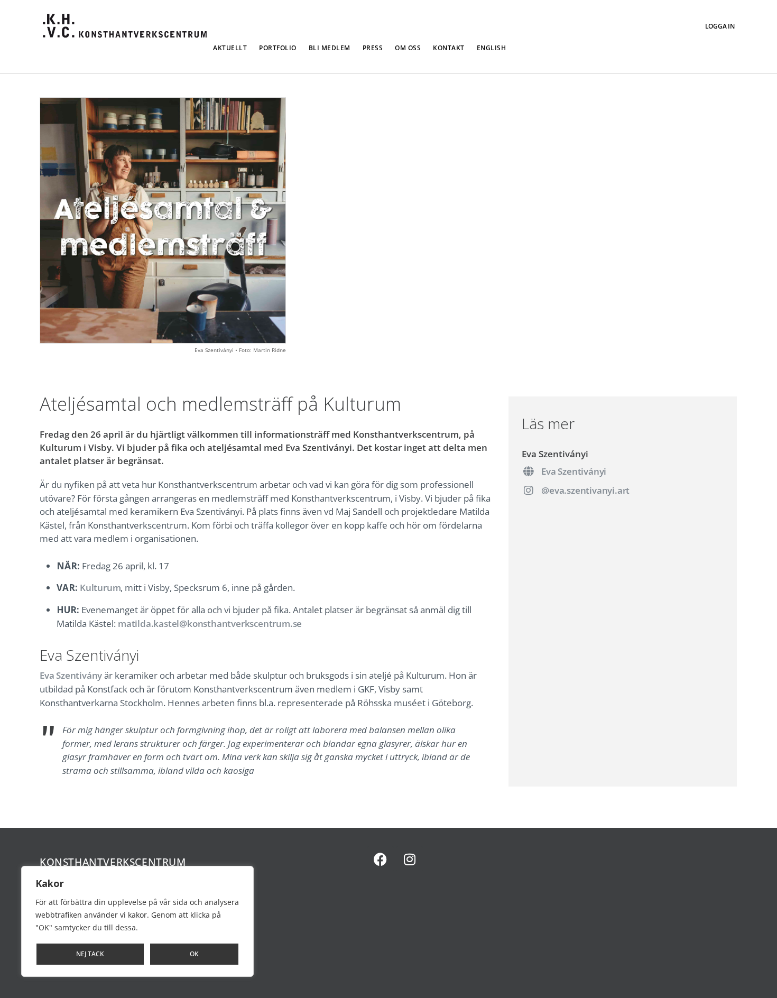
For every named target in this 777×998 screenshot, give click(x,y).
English (491, 47)
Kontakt (449, 47)
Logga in (720, 26)
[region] (137, 921)
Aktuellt (230, 47)
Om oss (408, 47)
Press (373, 47)
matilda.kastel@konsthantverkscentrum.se (210, 623)
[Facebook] (380, 859)
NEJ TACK (90, 953)
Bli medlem (329, 47)
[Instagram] (409, 859)
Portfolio (278, 47)
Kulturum (100, 587)
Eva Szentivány (71, 675)
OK (194, 953)
